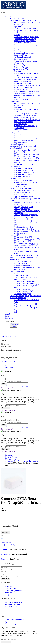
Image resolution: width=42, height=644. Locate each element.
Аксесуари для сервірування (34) (22, 188)
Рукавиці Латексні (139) (23, 170)
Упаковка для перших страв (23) (26, 284)
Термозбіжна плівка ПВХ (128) (26, 308)
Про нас (8, 586)
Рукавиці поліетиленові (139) (25, 174)
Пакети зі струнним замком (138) (27, 239)
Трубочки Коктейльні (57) (24, 197)
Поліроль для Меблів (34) (24, 229)
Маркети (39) (15, 132)
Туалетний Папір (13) (22, 186)
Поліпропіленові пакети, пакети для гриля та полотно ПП (26, 92)
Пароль (3, 381)
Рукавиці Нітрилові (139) (24, 172)
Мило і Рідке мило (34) (23, 221)
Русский (13, 326)
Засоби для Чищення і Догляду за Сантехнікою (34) (27, 218)
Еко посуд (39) (19, 152)
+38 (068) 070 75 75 (8, 336)
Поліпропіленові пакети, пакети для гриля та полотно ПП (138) (26, 244)
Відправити (5, 579)
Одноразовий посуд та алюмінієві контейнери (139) (23, 147)
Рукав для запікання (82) (23, 265)
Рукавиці (17, 27)
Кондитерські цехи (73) (19, 69)
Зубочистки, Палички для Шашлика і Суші (24, 54)
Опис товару (6, 543)
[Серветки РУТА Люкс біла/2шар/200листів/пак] (13, 493)
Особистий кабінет (8, 361)
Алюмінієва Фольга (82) (23, 261)
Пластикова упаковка (22, 43)
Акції (7, 314)
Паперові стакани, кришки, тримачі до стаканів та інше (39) (26, 157)
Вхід (7, 365)
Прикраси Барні (20, 59)
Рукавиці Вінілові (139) (23, 168)
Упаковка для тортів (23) (23, 290)
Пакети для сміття (21, 51)
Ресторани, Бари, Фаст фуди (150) (23, 20)
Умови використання (13, 591)
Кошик (4, 354)
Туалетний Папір (20, 65)
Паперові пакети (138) (22, 241)
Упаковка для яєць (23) (23, 292)
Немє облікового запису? (17, 386)
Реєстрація (9, 367)
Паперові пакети (20, 49)
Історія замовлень (12, 606)
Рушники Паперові (21, 67)
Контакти (9, 318)
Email (3, 379)
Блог (7, 316)
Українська (14, 324)
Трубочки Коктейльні (22, 57)
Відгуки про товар (8, 545)
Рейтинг (4, 574)
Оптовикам (9, 593)
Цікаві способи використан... (16, 622)
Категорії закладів (17, 18)
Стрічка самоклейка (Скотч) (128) (27, 304)
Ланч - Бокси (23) (21, 275)
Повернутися (8, 410)
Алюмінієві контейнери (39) (25, 150)
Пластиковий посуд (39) (23, 164)
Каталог (8, 16)
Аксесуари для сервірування (25, 29)
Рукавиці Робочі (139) (22, 176)
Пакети (17, 35)
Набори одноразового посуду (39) (27, 154)
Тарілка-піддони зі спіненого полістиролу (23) (25, 278)
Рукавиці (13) (15, 166)
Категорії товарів (16, 144)
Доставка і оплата (12, 588)
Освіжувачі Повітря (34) (23, 227)
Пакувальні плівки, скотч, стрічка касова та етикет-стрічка (27, 46)
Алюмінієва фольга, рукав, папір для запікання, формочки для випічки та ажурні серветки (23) (24, 257)
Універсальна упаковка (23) (24, 281)
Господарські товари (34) (23, 207)
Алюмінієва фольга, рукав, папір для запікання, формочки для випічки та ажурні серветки (26, 39)
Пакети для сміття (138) (23, 237)
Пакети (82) (14, 235)
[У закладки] (2, 535)
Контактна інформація (13, 602)
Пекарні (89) (14, 101)
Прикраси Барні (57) (22, 194)
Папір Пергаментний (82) (24, 263)
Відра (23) (18, 273)
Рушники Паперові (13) (23, 180)
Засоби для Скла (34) (22, 209)
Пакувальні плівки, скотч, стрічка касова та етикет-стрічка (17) (25, 297)
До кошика (5, 532)
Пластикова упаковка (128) (20, 271)
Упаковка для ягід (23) (22, 294)
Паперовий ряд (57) (17, 178)
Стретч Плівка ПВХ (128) (24, 306)
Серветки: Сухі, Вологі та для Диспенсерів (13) (25, 183)
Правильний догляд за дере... (16, 624)
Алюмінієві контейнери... (15, 620)
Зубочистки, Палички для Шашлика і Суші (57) (24, 191)
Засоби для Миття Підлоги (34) (26, 215)
